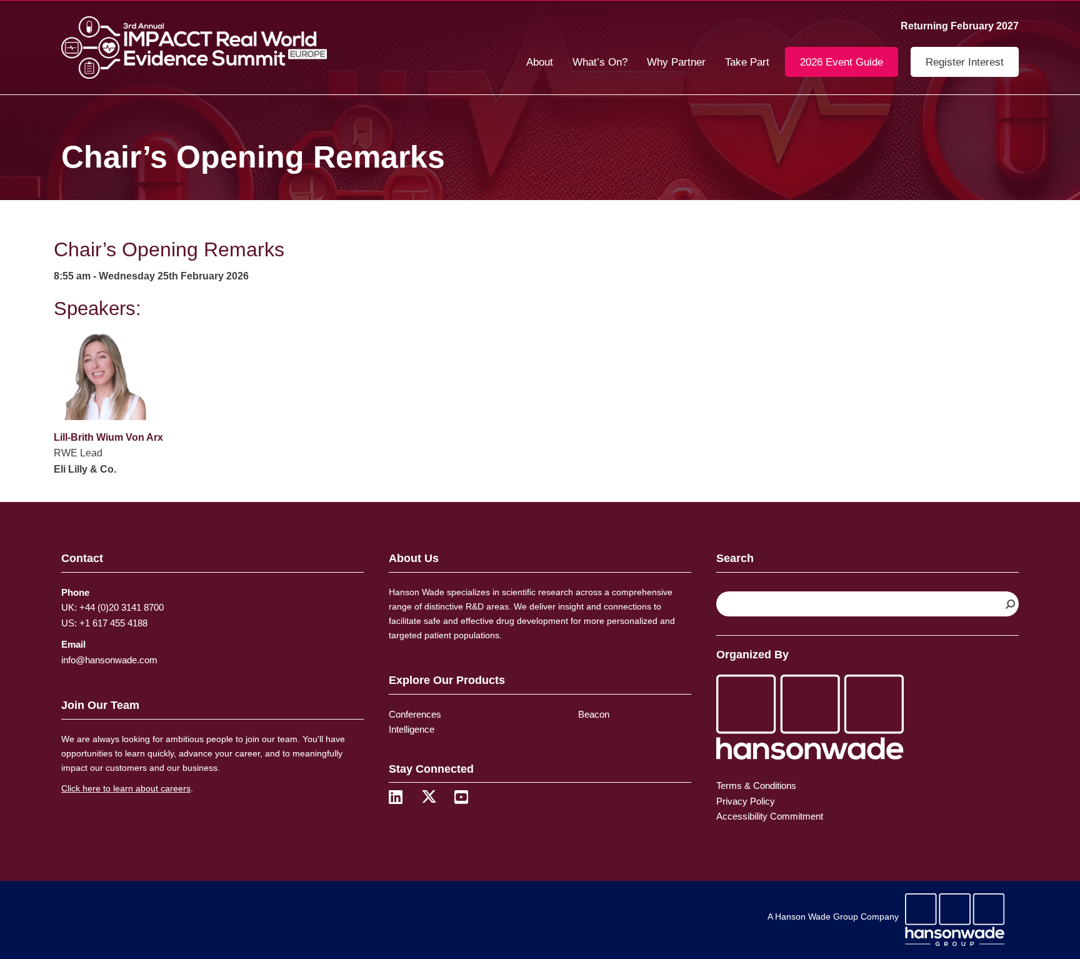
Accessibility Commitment (769, 816)
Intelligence (411, 729)
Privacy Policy (745, 801)
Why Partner (676, 62)
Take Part (747, 62)
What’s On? (600, 62)
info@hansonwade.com (109, 660)
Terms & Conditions (756, 785)
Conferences (415, 714)
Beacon (593, 714)
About (539, 62)
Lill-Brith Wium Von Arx (108, 437)
